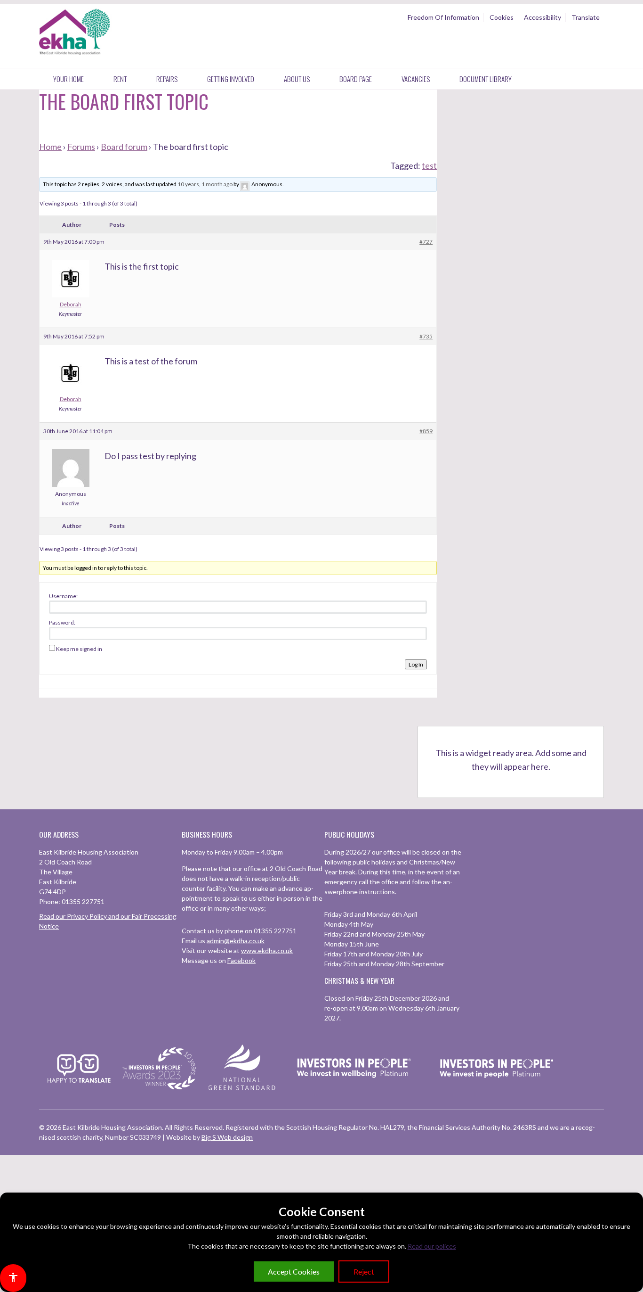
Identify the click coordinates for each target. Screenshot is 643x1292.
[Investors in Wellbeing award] (354, 1090)
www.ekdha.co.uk (267, 950)
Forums (81, 146)
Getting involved (230, 79)
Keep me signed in (79, 648)
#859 (426, 431)
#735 (426, 336)
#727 (426, 241)
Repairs (166, 79)
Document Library (485, 79)
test (429, 165)
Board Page (355, 79)
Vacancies (416, 79)
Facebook (241, 960)
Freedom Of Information (443, 17)
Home (50, 146)
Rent (120, 79)
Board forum (124, 146)
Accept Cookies (294, 1271)
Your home (68, 79)
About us (297, 79)
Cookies (502, 17)
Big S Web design (227, 1137)
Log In (416, 664)
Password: (62, 622)
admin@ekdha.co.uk (236, 941)
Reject (364, 1271)
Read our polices (432, 1246)
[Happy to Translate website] (79, 1089)
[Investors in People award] (161, 1090)
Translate (585, 17)
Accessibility (542, 17)
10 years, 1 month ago (205, 184)
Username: (63, 596)
